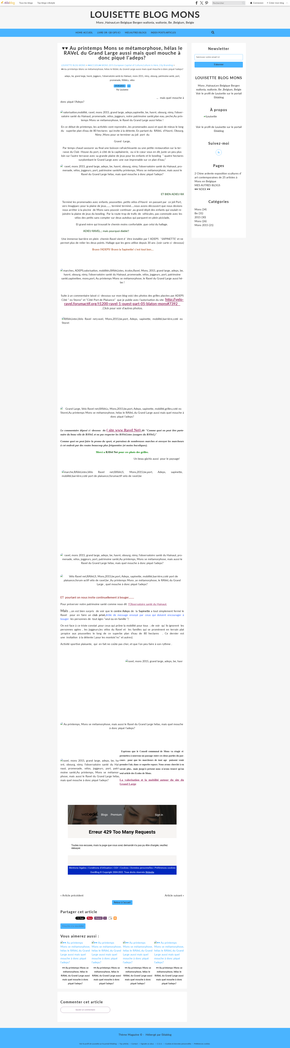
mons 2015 (138, 76)
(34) (201, 209)
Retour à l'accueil (122, 902)
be (72, 76)
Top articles (124, 1044)
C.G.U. (159, 1044)
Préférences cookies (202, 1044)
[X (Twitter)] (201, 3)
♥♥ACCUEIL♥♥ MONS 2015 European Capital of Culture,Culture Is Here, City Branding (130, 65)
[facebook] (196, 3)
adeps (67, 76)
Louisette (220, 93)
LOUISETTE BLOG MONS (145, 15)
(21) (204, 225)
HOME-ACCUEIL (84, 33)
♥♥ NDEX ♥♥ (202, 189)
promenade (115, 80)
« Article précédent (71, 895)
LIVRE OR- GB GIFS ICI (108, 33)
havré (89, 76)
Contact (134, 1044)
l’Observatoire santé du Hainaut (147, 604)
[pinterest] (206, 3)
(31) (199, 213)
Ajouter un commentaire (85, 1010)
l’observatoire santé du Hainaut (116, 76)
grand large (80, 76)
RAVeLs (125, 80)
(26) (201, 221)
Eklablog (166, 1035)
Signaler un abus (147, 1044)
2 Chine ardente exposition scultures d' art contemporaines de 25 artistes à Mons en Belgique (218, 177)
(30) (200, 217)
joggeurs (97, 76)
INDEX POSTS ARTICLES (163, 33)
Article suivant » (174, 895)
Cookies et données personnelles (178, 1044)
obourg (153, 76)
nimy (147, 76)
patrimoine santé (166, 76)
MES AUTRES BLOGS (135, 33)
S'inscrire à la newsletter (73, 926)
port (177, 76)
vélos (132, 80)
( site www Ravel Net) (123, 430)
